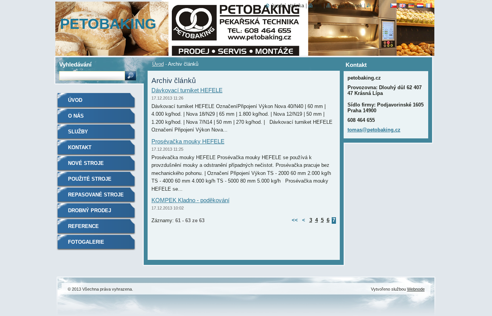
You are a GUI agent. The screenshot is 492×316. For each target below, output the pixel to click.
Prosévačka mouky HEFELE (187, 141)
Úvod (158, 64)
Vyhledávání (75, 64)
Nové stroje (86, 163)
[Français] (429, 5)
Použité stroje (89, 179)
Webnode (416, 289)
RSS (375, 5)
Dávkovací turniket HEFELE (187, 90)
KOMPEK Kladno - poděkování (190, 200)
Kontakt (79, 147)
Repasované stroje (96, 195)
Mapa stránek (347, 5)
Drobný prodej (89, 210)
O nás (76, 116)
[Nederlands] (420, 5)
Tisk (318, 5)
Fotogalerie (86, 242)
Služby (78, 132)
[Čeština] (394, 5)
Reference (83, 226)
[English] (402, 5)
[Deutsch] (411, 5)
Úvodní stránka (287, 5)
